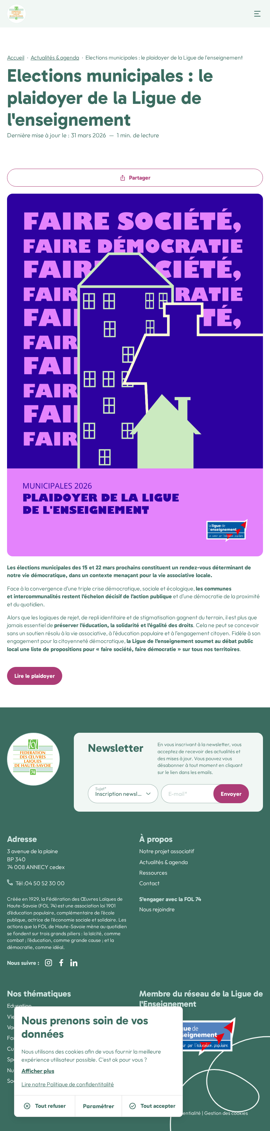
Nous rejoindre (157, 909)
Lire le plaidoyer (34, 676)
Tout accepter (158, 1105)
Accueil (15, 57)
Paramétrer (98, 1106)
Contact (149, 883)
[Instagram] (48, 962)
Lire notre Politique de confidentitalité (67, 1084)
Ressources (153, 872)
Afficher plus (37, 1070)
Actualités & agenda (55, 57)
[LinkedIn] (73, 962)
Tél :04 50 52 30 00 (40, 883)
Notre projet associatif (166, 851)
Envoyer (231, 794)
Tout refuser (50, 1105)
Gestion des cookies (226, 1113)
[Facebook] (61, 962)
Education (19, 1005)
